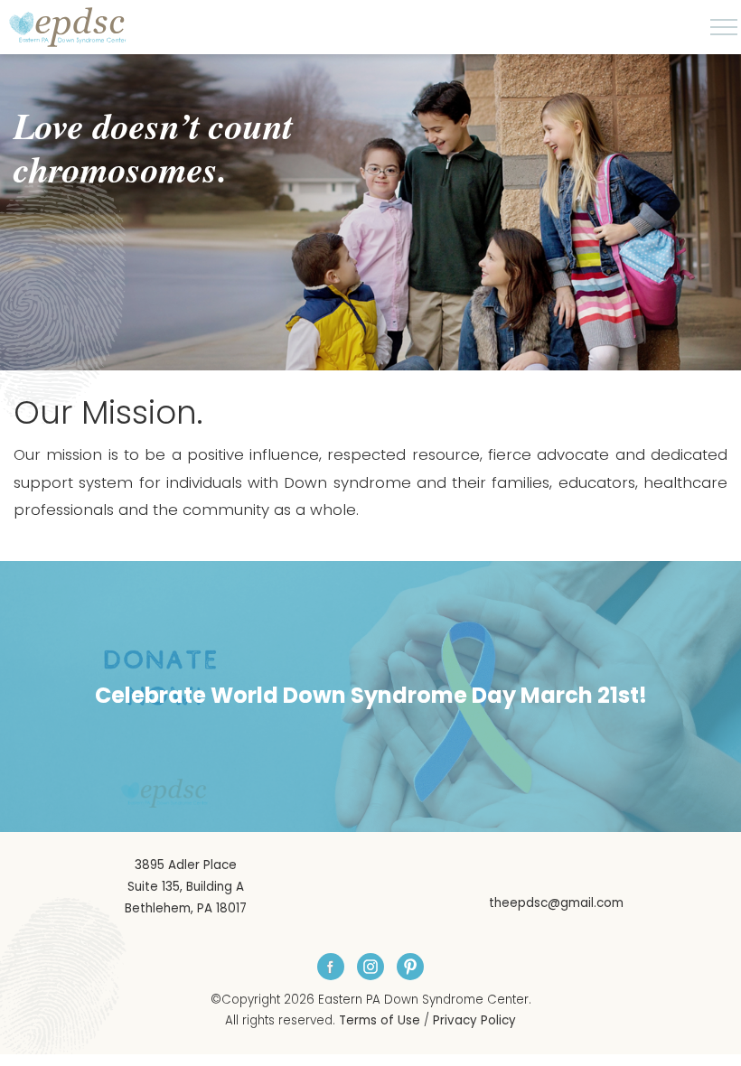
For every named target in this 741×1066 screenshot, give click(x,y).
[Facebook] (330, 966)
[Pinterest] (410, 966)
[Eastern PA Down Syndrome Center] (68, 27)
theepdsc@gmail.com (556, 903)
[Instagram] (370, 966)
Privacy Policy (474, 1020)
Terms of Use (379, 1020)
